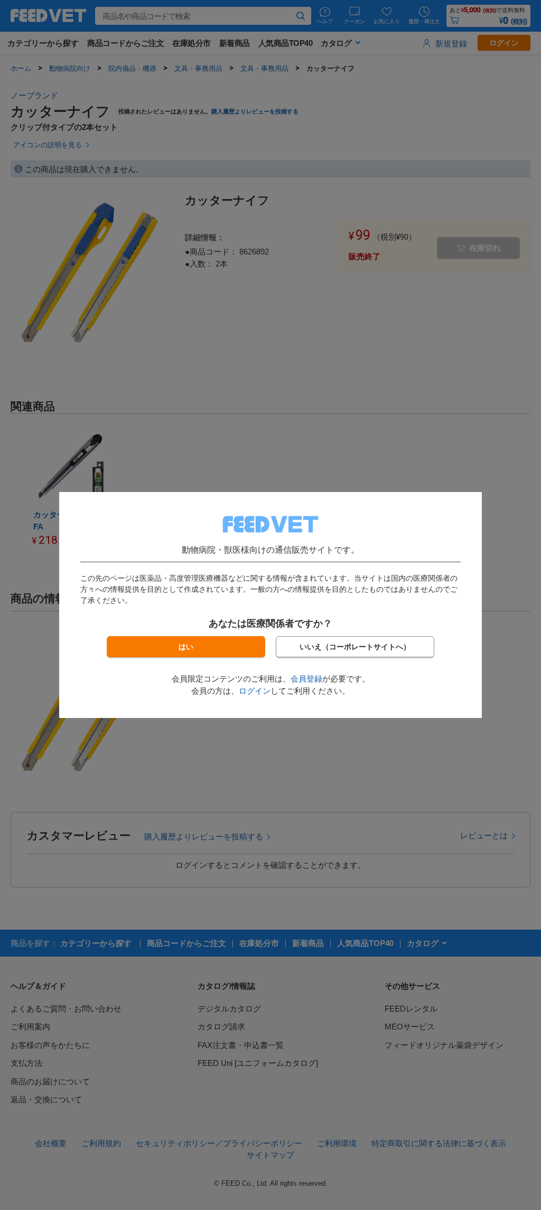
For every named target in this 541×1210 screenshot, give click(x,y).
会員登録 (306, 678)
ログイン (254, 690)
